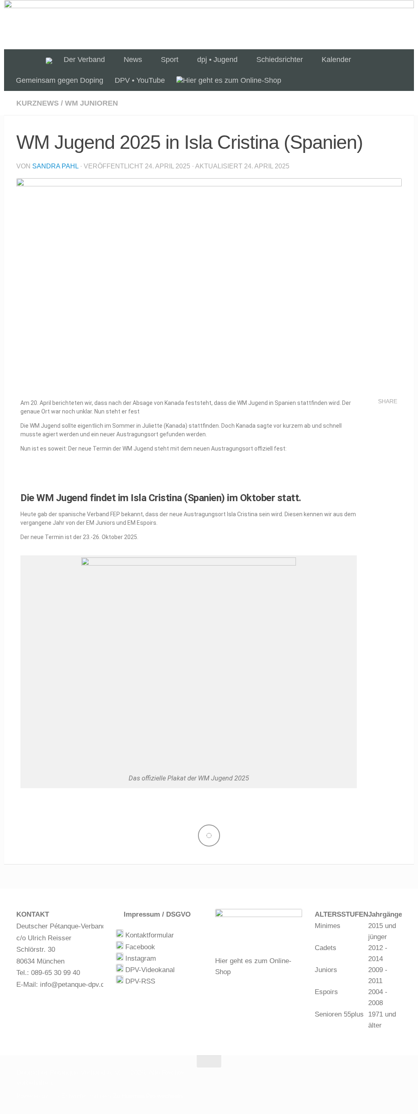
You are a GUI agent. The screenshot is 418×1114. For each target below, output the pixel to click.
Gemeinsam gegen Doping (59, 80)
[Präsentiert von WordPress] (53, 1096)
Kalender (336, 59)
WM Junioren (91, 103)
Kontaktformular (148, 935)
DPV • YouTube (140, 80)
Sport (169, 59)
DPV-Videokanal (149, 970)
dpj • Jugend (217, 59)
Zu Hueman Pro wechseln (147, 1096)
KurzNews (37, 103)
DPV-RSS (139, 981)
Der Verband (84, 59)
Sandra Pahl (55, 166)
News (133, 59)
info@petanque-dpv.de (74, 984)
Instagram (139, 958)
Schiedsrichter (279, 59)
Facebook (139, 947)
